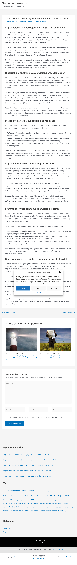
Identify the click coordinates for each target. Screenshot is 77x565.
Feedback (7, 500)
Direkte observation (8, 495)
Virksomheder (6, 514)
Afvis (38, 288)
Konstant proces (34, 503)
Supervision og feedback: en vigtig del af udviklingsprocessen (26, 455)
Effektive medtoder (29, 495)
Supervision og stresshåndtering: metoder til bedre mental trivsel (27, 476)
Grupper (46, 500)
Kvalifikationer (58, 356)
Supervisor (19, 22)
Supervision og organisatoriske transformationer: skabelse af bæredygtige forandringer (35, 460)
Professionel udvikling (67, 507)
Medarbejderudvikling (51, 503)
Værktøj (13, 514)
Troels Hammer (57, 549)
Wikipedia (17, 557)
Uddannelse (54, 510)
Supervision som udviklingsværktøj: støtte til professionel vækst (27, 471)
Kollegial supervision (18, 358)
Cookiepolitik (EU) (38, 540)
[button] (60, 272)
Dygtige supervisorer (19, 495)
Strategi (36, 510)
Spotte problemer (45, 358)
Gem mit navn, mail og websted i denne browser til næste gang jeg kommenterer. (38, 417)
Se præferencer (54, 288)
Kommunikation (25, 503)
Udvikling (62, 510)
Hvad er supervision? (14, 354)
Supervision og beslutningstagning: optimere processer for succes (28, 465)
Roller (10, 510)
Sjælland (21, 510)
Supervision (9, 22)
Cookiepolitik (37, 292)
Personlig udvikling (40, 507)
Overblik (65, 356)
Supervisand (42, 510)
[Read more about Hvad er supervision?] (21, 339)
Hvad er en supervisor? (49, 354)
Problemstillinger (50, 507)
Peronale (23, 507)
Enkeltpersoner (38, 495)
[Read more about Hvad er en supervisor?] (55, 339)
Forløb (31, 500)
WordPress (70, 557)
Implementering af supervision (55, 500)
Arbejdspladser (27, 491)
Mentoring (5, 507)
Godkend (23, 288)
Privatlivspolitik (38, 543)
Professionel (58, 507)
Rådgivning (15, 510)
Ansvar (5, 491)
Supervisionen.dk (14, 3)
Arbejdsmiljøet (14, 491)
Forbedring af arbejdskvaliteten (20, 500)
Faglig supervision (25, 356)
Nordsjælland (14, 507)
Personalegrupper (30, 507)
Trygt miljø (48, 510)
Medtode (60, 503)
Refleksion (5, 510)
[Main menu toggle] (73, 4)
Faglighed (45, 495)
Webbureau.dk (38, 558)
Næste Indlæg (69, 312)
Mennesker (65, 503)
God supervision (39, 500)
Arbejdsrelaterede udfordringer (42, 491)
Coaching (62, 491)
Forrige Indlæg (8, 312)
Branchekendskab (55, 491)
